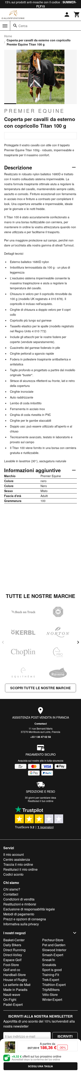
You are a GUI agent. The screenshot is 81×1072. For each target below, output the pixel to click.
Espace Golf (12, 959)
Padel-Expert (13, 1004)
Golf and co (11, 969)
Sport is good (52, 969)
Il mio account (13, 854)
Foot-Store (11, 964)
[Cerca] (15, 25)
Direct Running (14, 949)
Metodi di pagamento (18, 914)
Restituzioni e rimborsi (19, 904)
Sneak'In (48, 959)
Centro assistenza (16, 859)
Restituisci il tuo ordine (40, 801)
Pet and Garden (53, 944)
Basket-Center (14, 940)
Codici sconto (13, 874)
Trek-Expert (50, 979)
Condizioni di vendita (18, 899)
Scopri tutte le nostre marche (40, 687)
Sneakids (49, 964)
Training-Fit (50, 974)
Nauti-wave (11, 994)
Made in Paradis (15, 989)
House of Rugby (15, 979)
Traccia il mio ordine (18, 864)
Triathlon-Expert (54, 984)
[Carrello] (77, 14)
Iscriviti (65, 1036)
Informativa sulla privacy (21, 924)
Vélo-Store (50, 994)
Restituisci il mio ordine (20, 869)
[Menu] (5, 26)
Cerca (22, 25)
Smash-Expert (52, 954)
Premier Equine (34, 110)
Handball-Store (14, 974)
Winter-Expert (52, 999)
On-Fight (9, 999)
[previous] (3, 642)
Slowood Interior (54, 949)
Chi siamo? (11, 889)
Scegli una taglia (40, 1066)
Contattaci (40, 723)
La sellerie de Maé (17, 984)
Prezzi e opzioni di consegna (24, 919)
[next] (78, 642)
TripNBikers (51, 989)
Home (8, 36)
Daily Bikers (12, 944)
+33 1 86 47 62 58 (40, 737)
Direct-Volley (12, 954)
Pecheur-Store (52, 940)
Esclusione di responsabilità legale (29, 909)
